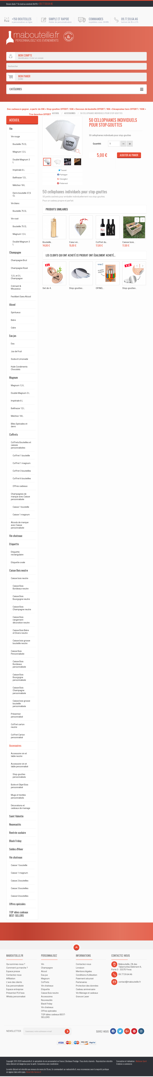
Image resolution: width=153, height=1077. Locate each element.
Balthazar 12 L (19, 177)
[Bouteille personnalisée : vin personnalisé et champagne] (32, 38)
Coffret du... (101, 242)
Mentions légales (84, 971)
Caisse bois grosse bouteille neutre (21, 642)
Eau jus (12, 336)
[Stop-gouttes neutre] (81, 273)
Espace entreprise (14, 989)
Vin (10, 129)
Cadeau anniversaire (85, 989)
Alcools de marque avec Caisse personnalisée (20, 525)
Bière (13, 320)
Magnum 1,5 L (19, 152)
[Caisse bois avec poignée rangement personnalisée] (134, 227)
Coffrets (13, 434)
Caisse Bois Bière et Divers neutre (21, 631)
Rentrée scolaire (17, 833)
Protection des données (87, 986)
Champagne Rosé (19, 268)
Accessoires (69, 113)
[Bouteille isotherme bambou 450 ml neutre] (54, 227)
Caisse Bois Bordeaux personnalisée (19, 664)
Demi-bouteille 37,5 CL (22, 194)
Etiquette (14, 544)
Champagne (15, 252)
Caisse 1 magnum (21, 514)
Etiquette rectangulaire (17, 553)
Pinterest (63, 183)
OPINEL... (100, 288)
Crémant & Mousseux (16, 287)
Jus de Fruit (16, 351)
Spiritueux (15, 312)
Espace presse (13, 971)
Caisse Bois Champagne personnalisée (19, 690)
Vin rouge (15, 136)
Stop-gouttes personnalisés (19, 775)
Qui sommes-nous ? (15, 964)
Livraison (80, 968)
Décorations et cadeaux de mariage (20, 806)
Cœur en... (74, 242)
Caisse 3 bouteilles (19, 888)
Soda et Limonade (19, 359)
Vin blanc (15, 203)
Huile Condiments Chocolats (19, 368)
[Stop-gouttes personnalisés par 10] (134, 273)
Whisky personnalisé (15, 996)
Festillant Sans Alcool (21, 296)
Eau (12, 343)
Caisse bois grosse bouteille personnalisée (21, 703)
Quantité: (97, 144)
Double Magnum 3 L (21, 160)
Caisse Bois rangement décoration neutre (21, 620)
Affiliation (10, 978)
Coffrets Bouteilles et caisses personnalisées (21, 445)
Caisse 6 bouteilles (19, 896)
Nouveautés (15, 824)
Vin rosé (15, 218)
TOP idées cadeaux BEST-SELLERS (18, 913)
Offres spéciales (17, 904)
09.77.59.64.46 (46, 4)
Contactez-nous (14, 975)
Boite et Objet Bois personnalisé (19, 786)
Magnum (13, 377)
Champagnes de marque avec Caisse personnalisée (20, 497)
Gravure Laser (82, 996)
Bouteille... (47, 242)
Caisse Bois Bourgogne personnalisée (19, 677)
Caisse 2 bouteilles (19, 880)
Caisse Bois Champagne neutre (22, 608)
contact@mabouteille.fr (129, 982)
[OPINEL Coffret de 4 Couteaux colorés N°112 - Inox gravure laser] (107, 273)
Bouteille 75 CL (20, 144)
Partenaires (81, 982)
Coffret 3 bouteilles (22, 471)
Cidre (13, 328)
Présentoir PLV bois (15, 993)
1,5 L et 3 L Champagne (17, 277)
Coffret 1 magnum (21, 463)
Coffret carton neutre (18, 725)
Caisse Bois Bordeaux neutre (21, 587)
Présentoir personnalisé (17, 715)
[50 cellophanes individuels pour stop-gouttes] (47, 161)
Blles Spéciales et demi (19, 425)
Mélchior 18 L (19, 185)
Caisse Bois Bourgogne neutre (21, 597)
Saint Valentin (16, 816)
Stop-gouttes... (76, 288)
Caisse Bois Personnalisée (17, 652)
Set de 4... (47, 288)
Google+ (64, 179)
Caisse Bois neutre (18, 570)
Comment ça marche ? (17, 968)
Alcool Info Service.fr (33, 1071)
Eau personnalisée (15, 986)
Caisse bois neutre (19, 578)
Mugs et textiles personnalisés (18, 796)
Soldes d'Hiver (16, 849)
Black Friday (15, 841)
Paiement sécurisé (85, 978)
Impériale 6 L (19, 170)
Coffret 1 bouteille (21, 455)
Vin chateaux (15, 536)
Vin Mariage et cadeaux (87, 993)
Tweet (63, 170)
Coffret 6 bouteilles (22, 478)
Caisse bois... (128, 242)
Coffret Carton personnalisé (18, 736)
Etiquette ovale (18, 562)
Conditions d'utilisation (86, 975)
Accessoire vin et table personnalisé (19, 765)
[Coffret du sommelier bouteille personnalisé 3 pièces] (107, 227)
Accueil (55, 113)
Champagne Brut (19, 260)
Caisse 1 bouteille (21, 507)
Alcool (12, 304)
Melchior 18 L (17, 416)
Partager (63, 175)
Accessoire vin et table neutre (19, 754)
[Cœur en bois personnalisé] (81, 227)
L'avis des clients (14, 982)
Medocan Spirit (141, 1061)
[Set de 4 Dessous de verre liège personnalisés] (54, 273)
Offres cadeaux (20, 486)
